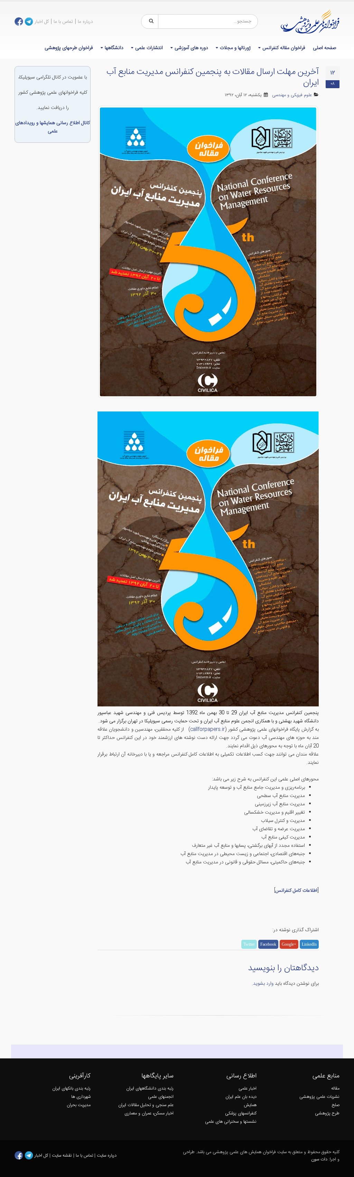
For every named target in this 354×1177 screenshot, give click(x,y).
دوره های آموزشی (191, 48)
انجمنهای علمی (161, 1097)
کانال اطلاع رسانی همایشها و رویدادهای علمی (52, 127)
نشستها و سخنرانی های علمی (231, 1121)
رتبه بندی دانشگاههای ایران (150, 1088)
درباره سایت (107, 1155)
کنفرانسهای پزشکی (241, 1113)
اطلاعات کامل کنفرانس (296, 891)
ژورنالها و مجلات (235, 48)
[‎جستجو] (150, 21)
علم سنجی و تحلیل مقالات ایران (146, 1105)
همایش (250, 1105)
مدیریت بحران (79, 1105)
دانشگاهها (114, 48)
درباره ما (85, 22)
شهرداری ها (81, 1097)
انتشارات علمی (149, 48)
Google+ (289, 944)
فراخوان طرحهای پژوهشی (69, 48)
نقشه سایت (62, 1155)
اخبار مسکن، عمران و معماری (149, 1113)
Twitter (249, 944)
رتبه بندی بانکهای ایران (71, 1088)
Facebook (268, 944)
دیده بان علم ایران (241, 1097)
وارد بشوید (263, 984)
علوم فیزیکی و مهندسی (292, 95)
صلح (335, 1105)
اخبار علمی (248, 1088)
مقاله (335, 1088)
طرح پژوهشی (327, 1113)
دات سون (319, 1159)
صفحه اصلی (324, 48)
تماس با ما (63, 22)
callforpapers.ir (207, 729)
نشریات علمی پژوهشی (319, 1097)
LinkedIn (309, 944)
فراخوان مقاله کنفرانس (283, 48)
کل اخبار (42, 22)
